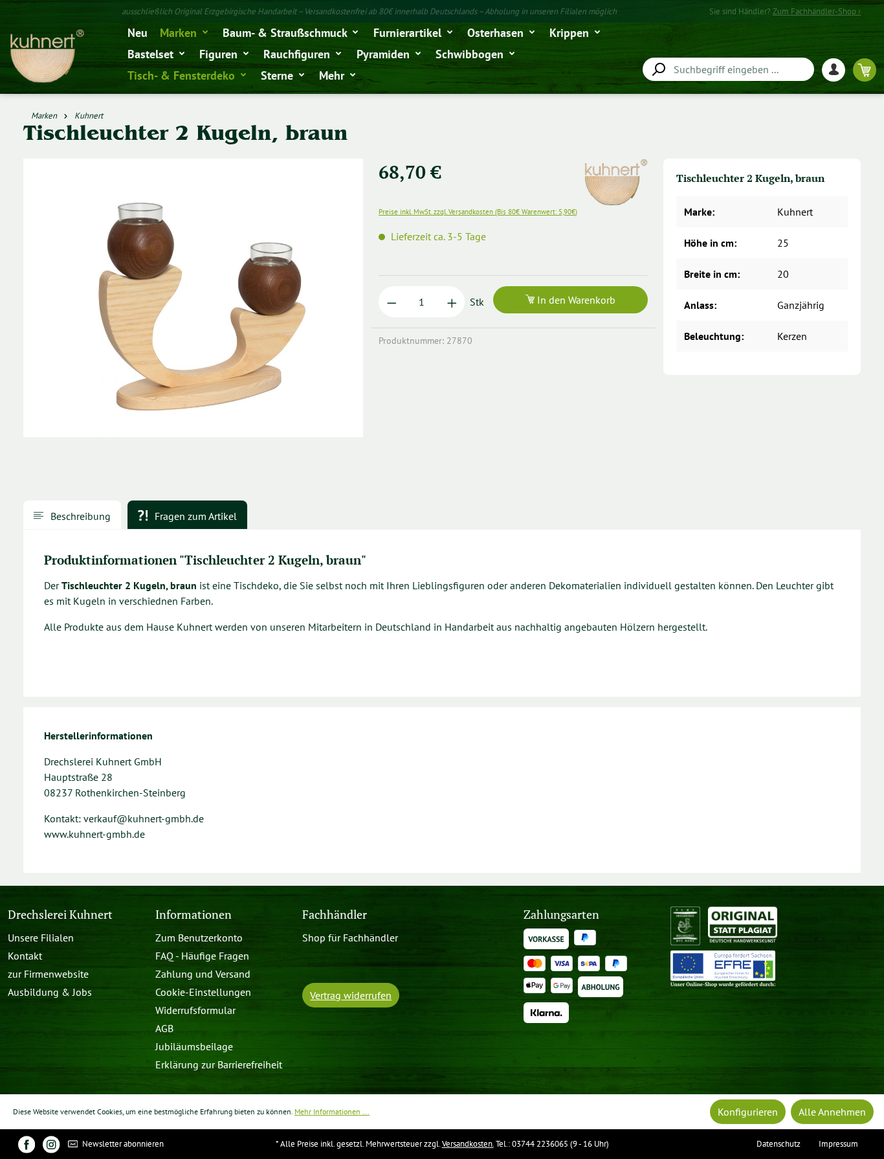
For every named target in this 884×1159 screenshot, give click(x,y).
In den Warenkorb (575, 299)
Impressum (838, 1143)
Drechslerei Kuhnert (60, 914)
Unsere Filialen (41, 937)
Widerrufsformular (195, 1010)
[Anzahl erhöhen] (452, 301)
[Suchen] (658, 70)
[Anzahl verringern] (392, 301)
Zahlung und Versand (202, 973)
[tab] (72, 515)
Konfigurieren (748, 1111)
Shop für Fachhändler (350, 937)
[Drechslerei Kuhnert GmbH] (615, 166)
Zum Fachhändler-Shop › (817, 11)
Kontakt (25, 955)
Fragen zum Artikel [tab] (194, 516)
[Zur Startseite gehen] (46, 56)
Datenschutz (779, 1143)
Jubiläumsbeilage (194, 1046)
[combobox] (728, 69)
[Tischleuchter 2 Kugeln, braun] (193, 298)
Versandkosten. (468, 1143)
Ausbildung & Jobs (50, 991)
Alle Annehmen (832, 1111)
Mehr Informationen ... (332, 1111)
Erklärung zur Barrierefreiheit (218, 1064)
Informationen (193, 914)
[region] (193, 303)
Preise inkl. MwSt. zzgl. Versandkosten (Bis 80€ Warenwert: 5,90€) (478, 211)
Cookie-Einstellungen (203, 991)
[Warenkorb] (864, 69)
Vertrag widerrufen (351, 995)
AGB (164, 1028)
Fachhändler (334, 914)
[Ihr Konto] (837, 69)
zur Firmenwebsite (48, 973)
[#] (26, 1143)
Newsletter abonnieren (122, 1143)
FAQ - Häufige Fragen (202, 955)
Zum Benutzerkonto (199, 937)
